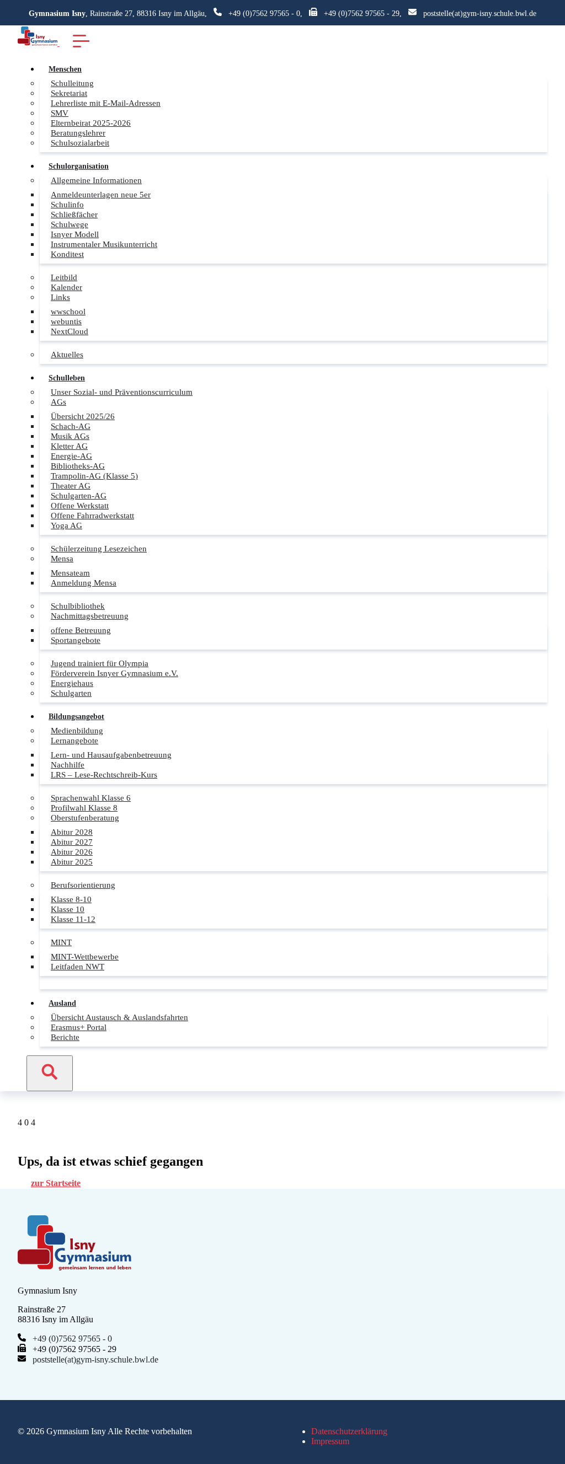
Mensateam (70, 572)
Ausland (62, 1003)
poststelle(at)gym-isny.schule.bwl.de (479, 13)
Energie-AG (71, 455)
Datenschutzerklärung (349, 1431)
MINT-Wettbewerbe (85, 956)
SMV (59, 112)
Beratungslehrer (78, 132)
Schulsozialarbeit (80, 142)
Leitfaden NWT (77, 966)
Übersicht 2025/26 (83, 416)
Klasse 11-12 (73, 919)
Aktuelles (67, 354)
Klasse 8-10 (71, 899)
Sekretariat (69, 93)
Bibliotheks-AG (78, 465)
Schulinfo (67, 204)
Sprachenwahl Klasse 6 (91, 797)
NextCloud (69, 331)
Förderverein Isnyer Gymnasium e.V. (114, 673)
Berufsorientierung (83, 884)
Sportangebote (75, 640)
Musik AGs (70, 436)
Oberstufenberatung (85, 817)
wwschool (68, 311)
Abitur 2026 (72, 851)
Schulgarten (71, 693)
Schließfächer (74, 214)
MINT (61, 942)
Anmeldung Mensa (83, 582)
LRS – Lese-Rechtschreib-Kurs (104, 774)
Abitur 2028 (72, 831)
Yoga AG (66, 525)
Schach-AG (70, 426)
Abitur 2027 (72, 841)
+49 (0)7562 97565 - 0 (264, 13)
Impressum (330, 1441)
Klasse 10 (67, 909)
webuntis (66, 321)
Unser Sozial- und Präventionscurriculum (122, 391)
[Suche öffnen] (49, 1073)
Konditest (67, 254)
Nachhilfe (67, 764)
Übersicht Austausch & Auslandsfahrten (119, 1017)
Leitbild (64, 277)
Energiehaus (72, 683)
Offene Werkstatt (80, 505)
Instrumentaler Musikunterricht (104, 244)
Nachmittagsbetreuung (90, 615)
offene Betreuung (81, 630)
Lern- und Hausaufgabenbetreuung (111, 754)
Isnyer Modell (75, 234)
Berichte (65, 1037)
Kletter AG (69, 446)
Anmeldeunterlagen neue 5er (101, 194)
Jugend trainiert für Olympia (99, 663)
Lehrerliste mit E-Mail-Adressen (106, 103)
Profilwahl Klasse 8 (84, 807)
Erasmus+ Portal (78, 1027)
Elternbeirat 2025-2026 (91, 122)
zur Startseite (56, 1183)
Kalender (66, 287)
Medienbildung (77, 730)
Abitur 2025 (72, 861)
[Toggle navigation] (81, 40)
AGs (58, 401)
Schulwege (69, 224)
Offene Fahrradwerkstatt (92, 515)
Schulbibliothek (78, 605)
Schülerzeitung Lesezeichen (99, 548)
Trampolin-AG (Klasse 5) (94, 475)
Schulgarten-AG (78, 495)
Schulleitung (72, 83)
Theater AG (70, 485)
